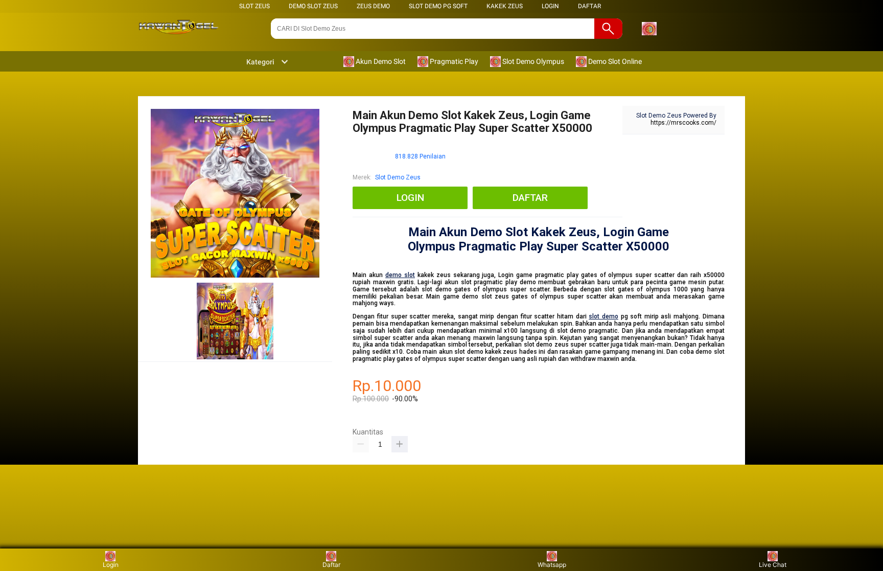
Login (111, 564)
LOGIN (550, 6)
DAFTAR (589, 6)
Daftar (331, 564)
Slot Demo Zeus (398, 177)
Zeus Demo (373, 6)
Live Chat (772, 564)
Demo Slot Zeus (313, 6)
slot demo (603, 316)
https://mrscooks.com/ (683, 122)
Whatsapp (552, 564)
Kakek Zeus (504, 6)
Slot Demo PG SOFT (438, 6)
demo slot (400, 275)
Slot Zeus (254, 6)
